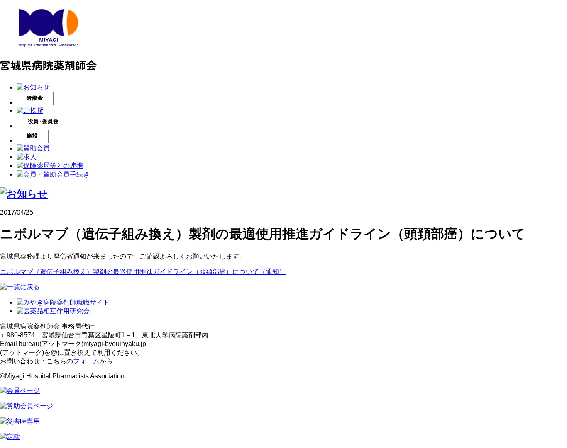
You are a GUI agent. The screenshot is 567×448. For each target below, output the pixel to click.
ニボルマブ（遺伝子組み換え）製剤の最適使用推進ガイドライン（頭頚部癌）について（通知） (143, 271)
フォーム (86, 361)
